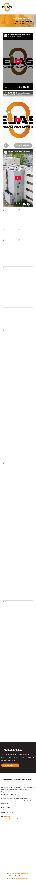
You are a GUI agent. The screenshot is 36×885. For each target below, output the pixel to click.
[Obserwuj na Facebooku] (5, 824)
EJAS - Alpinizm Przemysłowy (20, 873)
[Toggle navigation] (34, 5)
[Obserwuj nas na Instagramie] (2, 824)
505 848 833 (7, 816)
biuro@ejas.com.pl (12, 819)
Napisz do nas (9, 765)
